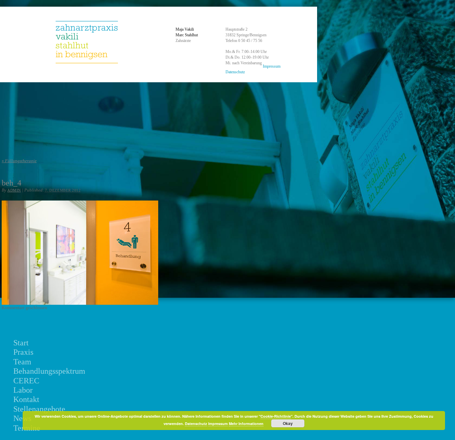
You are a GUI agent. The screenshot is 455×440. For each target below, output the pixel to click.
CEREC (26, 380)
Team (22, 361)
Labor (23, 390)
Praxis (23, 352)
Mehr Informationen (246, 423)
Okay (288, 423)
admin (14, 190)
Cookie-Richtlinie (275, 416)
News (22, 418)
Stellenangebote (39, 409)
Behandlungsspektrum (49, 371)
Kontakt (26, 399)
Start (21, 342)
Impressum (271, 66)
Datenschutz (235, 72)
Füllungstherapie (19, 160)
